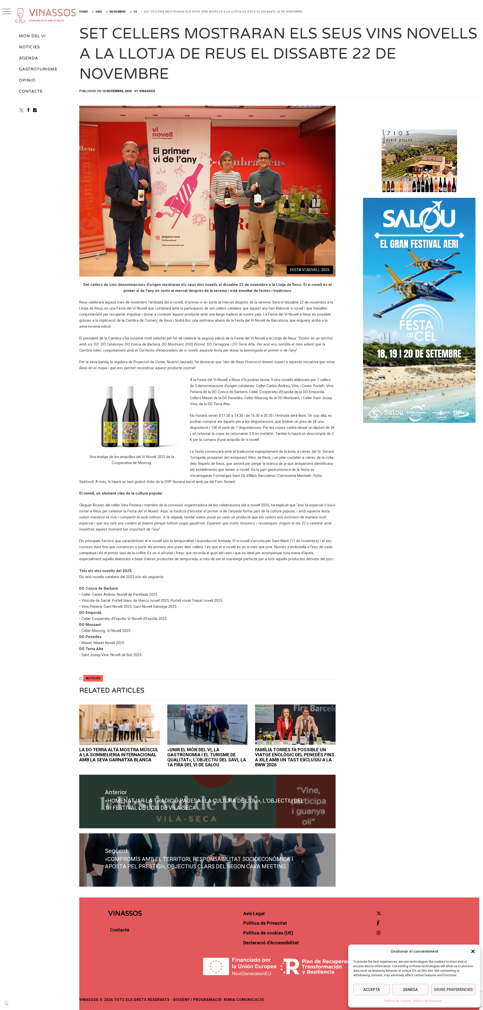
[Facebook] (28, 110)
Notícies (29, 47)
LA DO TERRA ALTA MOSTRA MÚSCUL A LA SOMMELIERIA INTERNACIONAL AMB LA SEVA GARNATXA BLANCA (118, 754)
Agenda (28, 58)
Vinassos (147, 91)
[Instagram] (35, 110)
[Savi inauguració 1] (207, 724)
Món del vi (32, 36)
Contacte (31, 91)
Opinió (27, 80)
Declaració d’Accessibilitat (271, 942)
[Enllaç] (119, 724)
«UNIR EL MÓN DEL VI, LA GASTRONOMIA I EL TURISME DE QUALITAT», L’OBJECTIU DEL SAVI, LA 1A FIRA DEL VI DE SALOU (206, 757)
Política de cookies (397, 1001)
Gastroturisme (38, 69)
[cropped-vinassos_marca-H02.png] (45, 15)
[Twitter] (379, 913)
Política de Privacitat (427, 1001)
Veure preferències (453, 989)
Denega (410, 989)
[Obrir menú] (6, 12)
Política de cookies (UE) (268, 933)
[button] (472, 951)
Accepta (371, 989)
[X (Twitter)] (21, 110)
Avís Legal (254, 913)
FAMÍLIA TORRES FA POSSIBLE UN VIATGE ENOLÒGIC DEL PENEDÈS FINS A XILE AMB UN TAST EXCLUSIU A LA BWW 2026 (294, 757)
